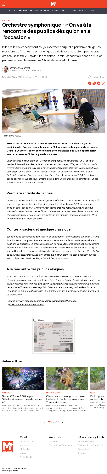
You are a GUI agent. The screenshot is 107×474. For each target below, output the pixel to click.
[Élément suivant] (62, 421)
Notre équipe (26, 456)
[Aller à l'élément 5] (58, 421)
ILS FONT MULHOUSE (39, 10)
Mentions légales (86, 441)
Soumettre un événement (61, 445)
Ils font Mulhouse (28, 441)
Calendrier (54, 441)
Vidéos (82, 10)
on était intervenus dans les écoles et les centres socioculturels (65, 167)
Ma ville (24, 437)
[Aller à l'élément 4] (55, 421)
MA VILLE (23, 10)
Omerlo (15, 470)
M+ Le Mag (72, 10)
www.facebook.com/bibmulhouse (26, 304)
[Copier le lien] (103, 83)
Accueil (13, 10)
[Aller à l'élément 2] (51, 421)
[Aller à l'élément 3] (53, 421)
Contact (93, 10)
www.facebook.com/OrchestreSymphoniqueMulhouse (48, 300)
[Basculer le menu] (4, 4)
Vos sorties (58, 10)
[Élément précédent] (44, 421)
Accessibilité (84, 449)
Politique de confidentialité (90, 445)
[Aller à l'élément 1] (49, 421)
